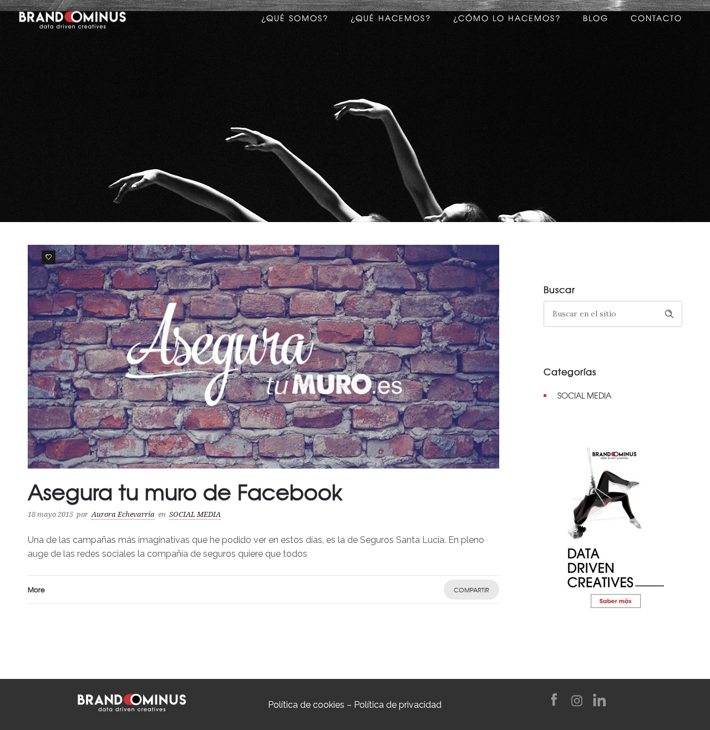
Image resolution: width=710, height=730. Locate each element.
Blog (595, 19)
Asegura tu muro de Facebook (185, 491)
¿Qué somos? (294, 19)
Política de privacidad (398, 704)
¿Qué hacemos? (391, 19)
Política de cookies (306, 704)
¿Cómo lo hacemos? (507, 19)
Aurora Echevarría (123, 514)
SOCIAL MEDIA (584, 395)
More (36, 590)
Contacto (656, 19)
